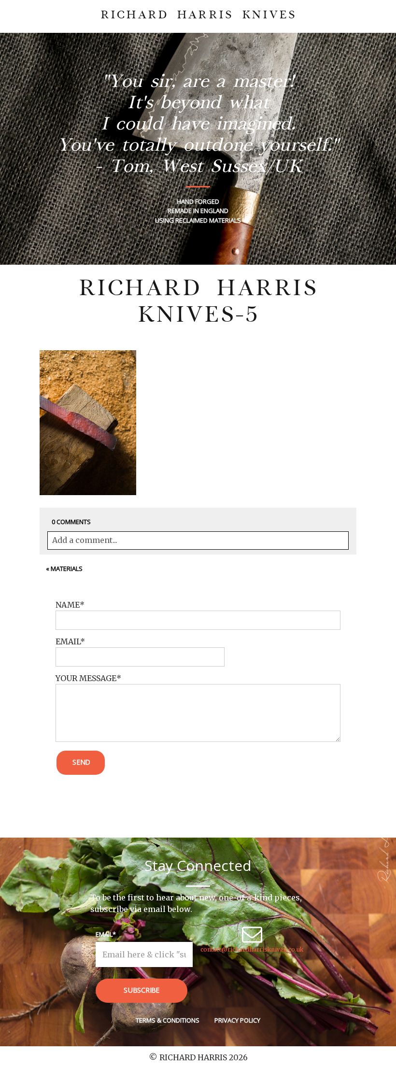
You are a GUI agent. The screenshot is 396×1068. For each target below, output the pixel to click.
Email (104, 934)
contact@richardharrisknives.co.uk (251, 949)
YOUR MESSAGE (86, 678)
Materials (67, 568)
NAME (68, 605)
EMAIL (68, 641)
